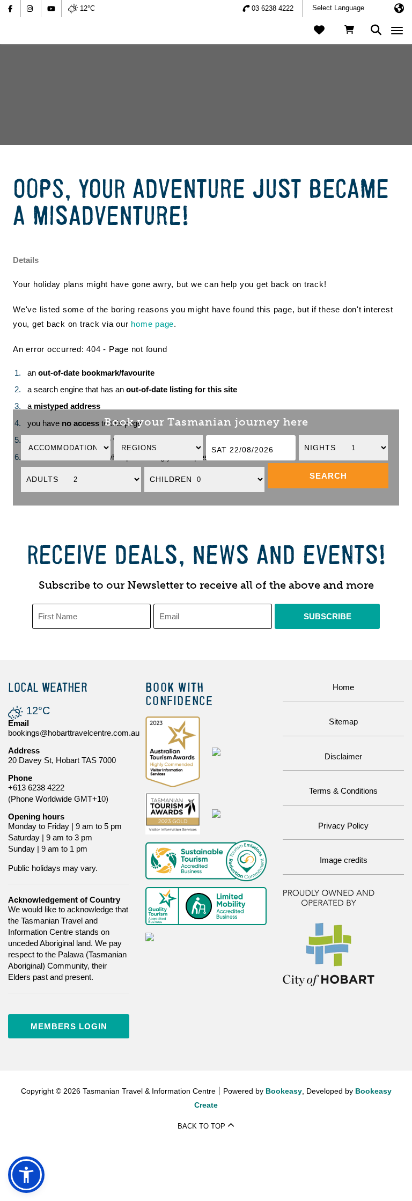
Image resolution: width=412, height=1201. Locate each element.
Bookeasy (284, 1091)
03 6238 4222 (272, 8)
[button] (328, 475)
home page (152, 323)
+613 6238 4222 (36, 787)
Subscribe (327, 616)
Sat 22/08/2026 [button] (242, 449)
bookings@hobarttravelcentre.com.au (73, 732)
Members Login (69, 1026)
